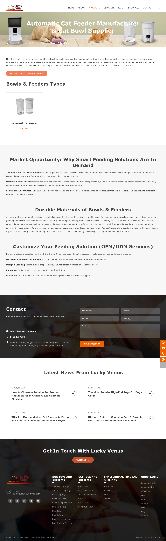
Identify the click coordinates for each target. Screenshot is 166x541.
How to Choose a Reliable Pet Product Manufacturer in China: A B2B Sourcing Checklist (35, 395)
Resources (133, 7)
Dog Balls (56, 511)
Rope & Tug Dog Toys (62, 503)
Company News (148, 487)
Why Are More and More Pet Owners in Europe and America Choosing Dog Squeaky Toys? (40, 419)
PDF (143, 507)
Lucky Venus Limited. (28, 537)
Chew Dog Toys (59, 499)
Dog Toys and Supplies (62, 478)
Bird (106, 495)
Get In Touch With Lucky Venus (83, 450)
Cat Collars (83, 503)
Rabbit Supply (110, 486)
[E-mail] (163, 348)
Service (144, 503)
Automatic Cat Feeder (24, 123)
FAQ (143, 495)
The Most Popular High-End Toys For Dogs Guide (115, 394)
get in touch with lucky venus (26, 73)
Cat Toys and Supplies (38, 43)
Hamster (108, 491)
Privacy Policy (154, 537)
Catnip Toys (83, 486)
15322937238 (17, 337)
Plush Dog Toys (59, 495)
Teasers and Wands (87, 495)
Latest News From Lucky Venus (83, 372)
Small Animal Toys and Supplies (121, 478)
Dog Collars (57, 515)
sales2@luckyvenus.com (23, 331)
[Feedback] (163, 359)
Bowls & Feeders (59, 43)
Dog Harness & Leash (62, 519)
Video (143, 499)
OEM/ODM (109, 7)
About (81, 7)
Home (71, 7)
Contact (148, 7)
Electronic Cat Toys (86, 491)
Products (94, 7)
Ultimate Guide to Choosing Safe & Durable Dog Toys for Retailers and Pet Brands (115, 419)
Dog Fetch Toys (59, 507)
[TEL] (163, 353)
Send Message (92, 344)
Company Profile (148, 483)
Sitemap (139, 537)
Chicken (107, 499)
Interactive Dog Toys (61, 491)
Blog (120, 7)
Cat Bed (82, 499)
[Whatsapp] (163, 342)
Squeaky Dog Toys (60, 486)
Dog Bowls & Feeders (62, 523)
